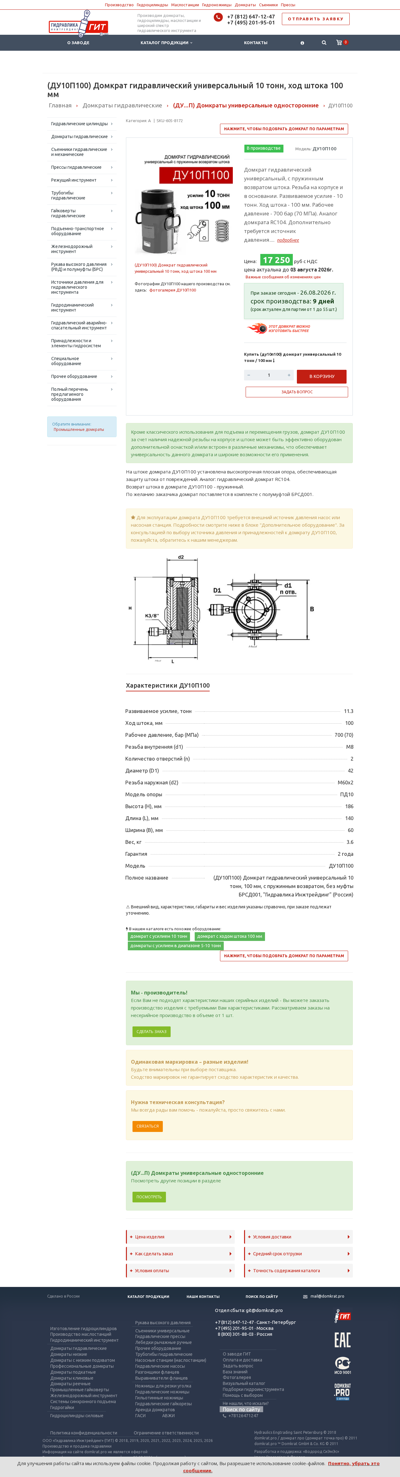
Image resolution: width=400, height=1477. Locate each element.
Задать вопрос (238, 1365)
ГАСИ (140, 1415)
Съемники (268, 5)
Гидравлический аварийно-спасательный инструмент (79, 325)
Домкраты (245, 5)
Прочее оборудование (74, 376)
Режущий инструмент (74, 180)
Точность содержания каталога (286, 1270)
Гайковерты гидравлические (68, 213)
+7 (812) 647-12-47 (251, 16)
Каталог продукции (165, 42)
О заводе (78, 42)
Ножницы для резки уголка (163, 1385)
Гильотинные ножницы (159, 1397)
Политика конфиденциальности (83, 1432)
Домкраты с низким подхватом (82, 1360)
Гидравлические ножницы (162, 1391)
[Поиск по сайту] (324, 43)
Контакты (256, 42)
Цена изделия (149, 1236)
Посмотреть (149, 1197)
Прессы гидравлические (76, 167)
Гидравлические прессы (160, 1336)
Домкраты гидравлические (79, 136)
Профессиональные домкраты (82, 1366)
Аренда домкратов (155, 1409)
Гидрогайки (62, 1407)
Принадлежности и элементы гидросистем (76, 343)
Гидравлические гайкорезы (163, 1403)
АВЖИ (168, 1415)
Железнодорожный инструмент (71, 249)
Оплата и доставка (242, 1359)
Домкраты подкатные (73, 1372)
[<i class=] (302, 43)
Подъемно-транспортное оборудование (77, 231)
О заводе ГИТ (237, 1353)
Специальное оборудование (66, 361)
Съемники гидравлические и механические (79, 152)
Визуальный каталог (244, 1383)
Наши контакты (203, 1297)
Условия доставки (272, 1236)
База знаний (235, 1371)
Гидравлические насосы (160, 1366)
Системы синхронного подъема (83, 1401)
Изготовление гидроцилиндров (83, 1328)
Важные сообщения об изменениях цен (283, 277)
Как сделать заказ (154, 1253)
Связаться (148, 1126)
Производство (119, 5)
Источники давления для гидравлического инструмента (77, 287)
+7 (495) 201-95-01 (251, 22)
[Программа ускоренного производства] (279, 328)
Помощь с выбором (243, 1395)
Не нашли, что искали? (246, 1403)
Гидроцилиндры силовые (76, 1415)
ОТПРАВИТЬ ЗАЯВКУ (316, 19)
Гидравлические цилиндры (79, 123)
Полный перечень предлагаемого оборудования (69, 394)
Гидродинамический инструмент (72, 307)
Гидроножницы (217, 5)
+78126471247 (243, 1415)
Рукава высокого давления (163, 1322)
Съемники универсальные (162, 1330)
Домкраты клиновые (71, 1378)
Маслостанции (185, 5)
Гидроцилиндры (152, 5)
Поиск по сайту (262, 1297)
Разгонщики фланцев (157, 1372)
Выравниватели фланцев (161, 1378)
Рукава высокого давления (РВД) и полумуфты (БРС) (79, 267)
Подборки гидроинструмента (253, 1389)
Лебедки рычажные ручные (163, 1342)
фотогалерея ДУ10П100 (172, 290)
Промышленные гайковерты (79, 1389)
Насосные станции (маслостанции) (170, 1360)
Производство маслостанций (80, 1334)
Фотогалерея (237, 1377)
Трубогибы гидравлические (68, 195)
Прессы (288, 5)
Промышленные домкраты (79, 429)
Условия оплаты (152, 1270)
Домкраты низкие (68, 1354)
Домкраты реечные (70, 1383)
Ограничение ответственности (166, 1432)
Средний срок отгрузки (277, 1253)
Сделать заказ (152, 1031)
